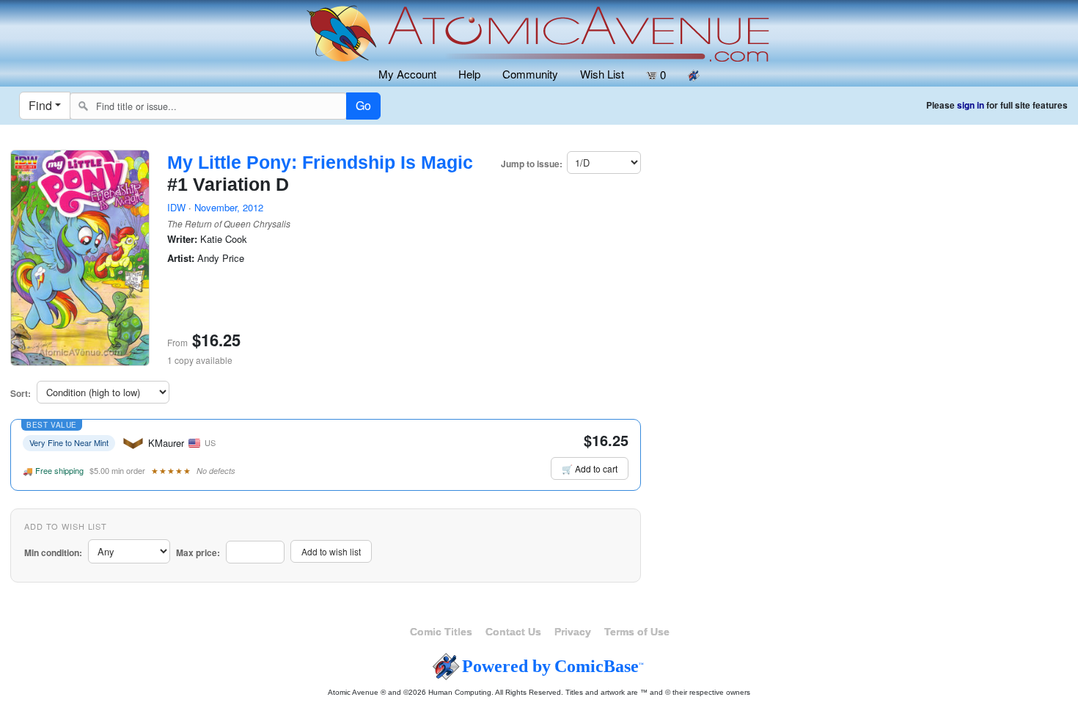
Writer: (182, 239)
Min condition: (53, 553)
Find (40, 105)
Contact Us (513, 632)
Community (530, 73)
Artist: (180, 258)
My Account (407, 73)
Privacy (572, 632)
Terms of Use (637, 632)
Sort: (20, 393)
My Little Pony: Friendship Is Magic (320, 162)
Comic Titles (441, 632)
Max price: (198, 553)
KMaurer (166, 443)
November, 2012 (228, 207)
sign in (970, 105)
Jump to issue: (531, 164)
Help (469, 73)
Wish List (602, 73)
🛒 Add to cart (589, 468)
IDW (176, 207)
